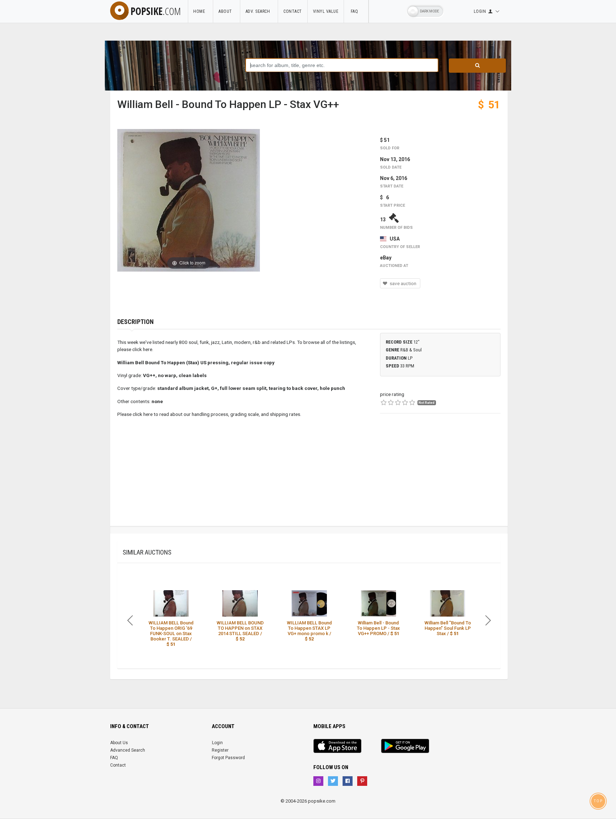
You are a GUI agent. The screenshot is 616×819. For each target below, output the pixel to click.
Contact (292, 11)
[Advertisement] (440, 476)
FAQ (356, 11)
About (227, 11)
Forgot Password (228, 757)
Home (200, 11)
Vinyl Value (326, 11)
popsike (155, 11)
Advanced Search (127, 750)
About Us (119, 742)
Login (217, 742)
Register (220, 750)
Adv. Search (259, 11)
